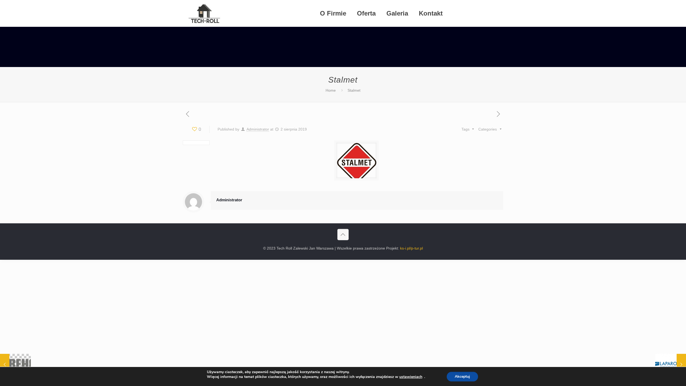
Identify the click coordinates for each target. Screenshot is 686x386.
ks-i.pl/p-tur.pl (411, 248)
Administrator (258, 129)
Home (331, 90)
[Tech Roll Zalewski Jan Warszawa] (204, 13)
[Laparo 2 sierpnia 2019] (670, 364)
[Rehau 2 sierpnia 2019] (15, 364)
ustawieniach (410, 376)
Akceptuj (462, 376)
